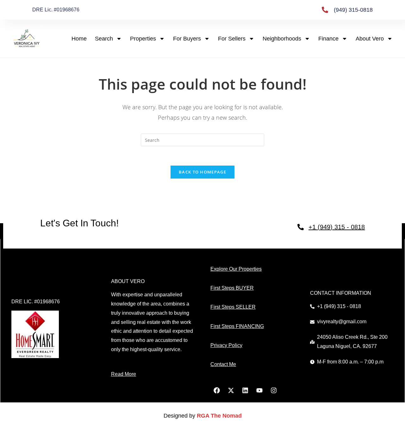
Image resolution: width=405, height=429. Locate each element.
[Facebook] (216, 390)
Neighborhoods (282, 38)
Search (104, 38)
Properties (143, 38)
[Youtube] (259, 390)
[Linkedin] (245, 390)
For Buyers (187, 38)
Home (79, 38)
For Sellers (232, 38)
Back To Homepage (202, 172)
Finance (328, 38)
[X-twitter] (231, 390)
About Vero (370, 38)
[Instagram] (273, 390)
